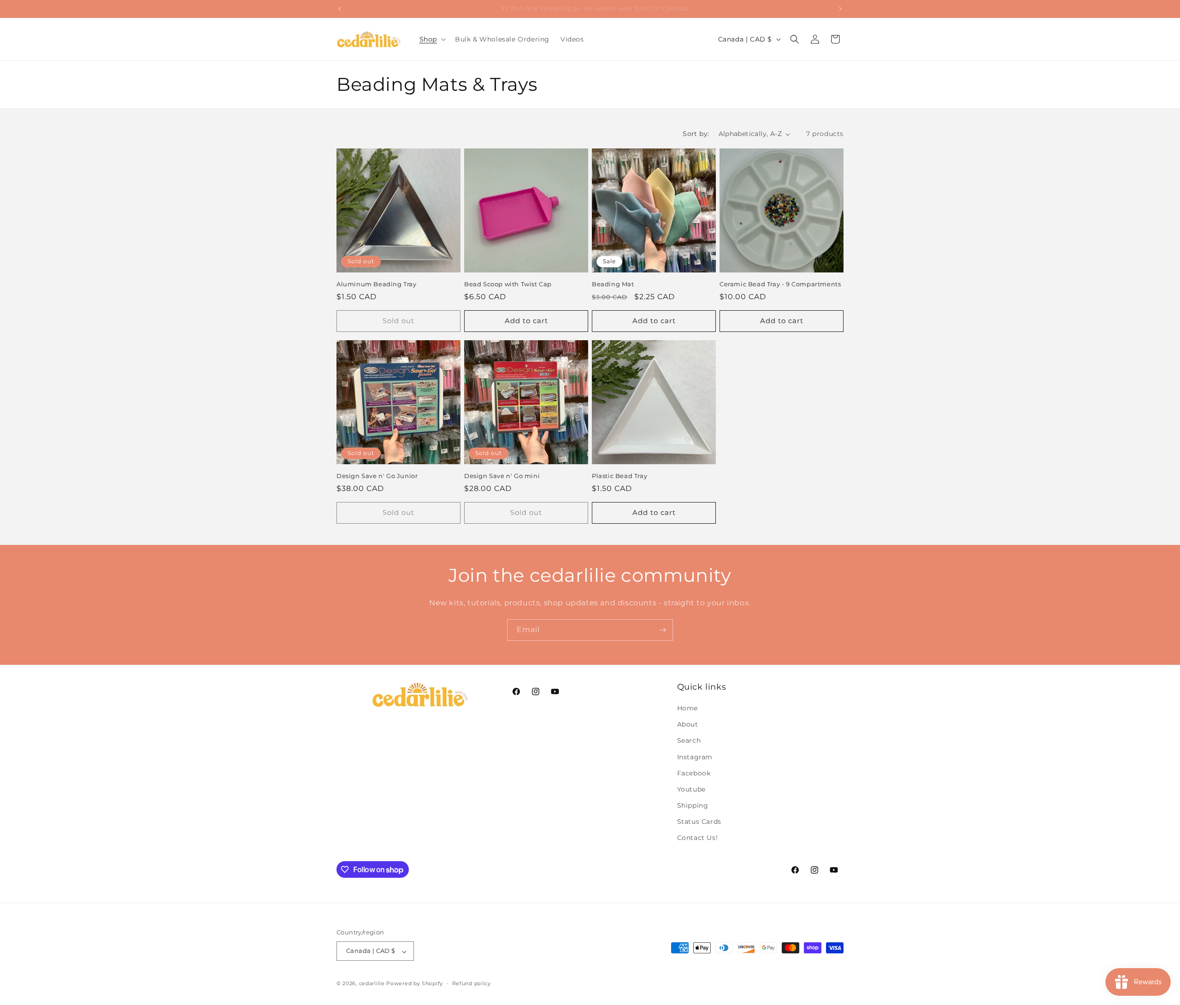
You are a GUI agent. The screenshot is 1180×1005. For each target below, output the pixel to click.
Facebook (694, 773)
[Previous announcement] (340, 9)
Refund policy (471, 983)
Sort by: (696, 134)
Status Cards (699, 822)
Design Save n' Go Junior (377, 475)
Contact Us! (697, 838)
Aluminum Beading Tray (376, 284)
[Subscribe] (662, 630)
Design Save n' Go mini (502, 475)
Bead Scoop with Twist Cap (508, 284)
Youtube (691, 789)
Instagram (695, 757)
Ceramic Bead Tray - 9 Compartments (780, 284)
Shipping (692, 806)
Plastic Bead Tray (619, 475)
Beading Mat (613, 284)
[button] (431, 39)
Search (689, 741)
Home (687, 708)
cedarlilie (372, 984)
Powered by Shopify (414, 984)
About (687, 725)
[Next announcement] (840, 9)
